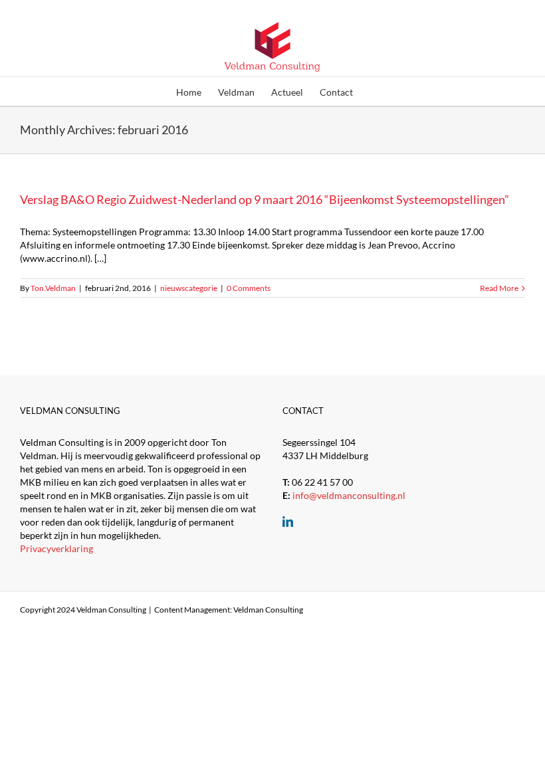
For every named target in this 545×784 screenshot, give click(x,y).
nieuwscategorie (188, 288)
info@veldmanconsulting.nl (348, 495)
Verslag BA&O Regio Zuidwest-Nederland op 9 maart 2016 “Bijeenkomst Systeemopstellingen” (264, 199)
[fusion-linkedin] (287, 521)
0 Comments (249, 288)
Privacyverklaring (56, 548)
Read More (499, 288)
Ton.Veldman (53, 288)
